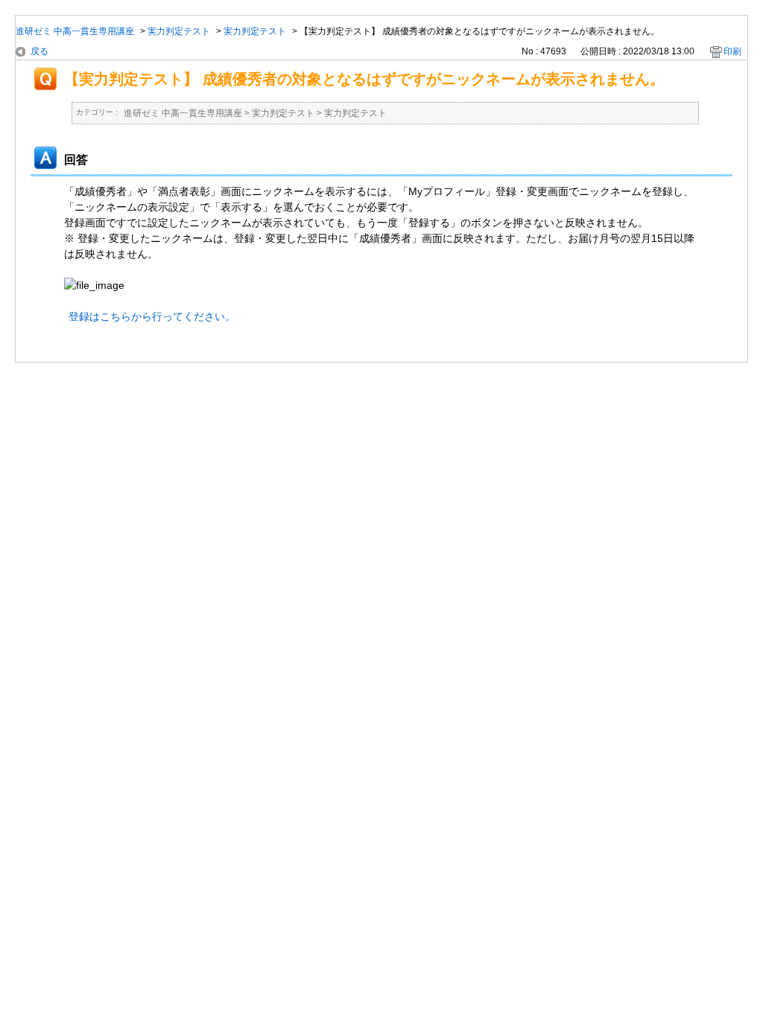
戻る (39, 51)
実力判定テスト (179, 31)
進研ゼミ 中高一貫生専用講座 (75, 31)
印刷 (732, 51)
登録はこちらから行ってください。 (152, 316)
